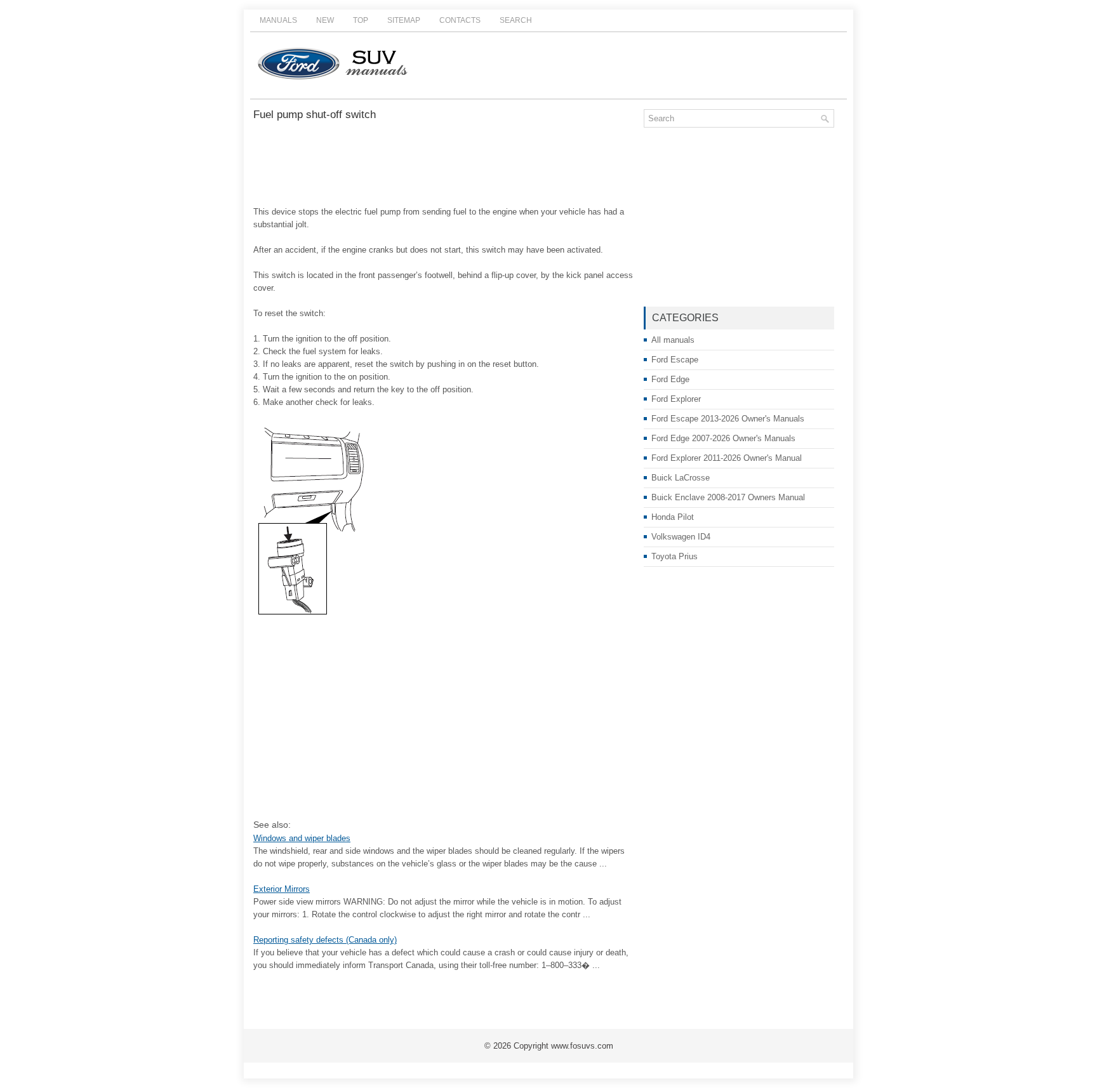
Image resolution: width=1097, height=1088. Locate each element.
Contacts (460, 20)
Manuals (278, 20)
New (325, 20)
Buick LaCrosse (680, 477)
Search (516, 20)
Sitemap (403, 20)
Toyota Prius (674, 556)
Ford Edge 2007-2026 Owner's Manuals (723, 438)
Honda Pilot (672, 517)
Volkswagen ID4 (680, 536)
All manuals (673, 340)
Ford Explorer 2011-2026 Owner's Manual (726, 458)
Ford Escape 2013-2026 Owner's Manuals (727, 418)
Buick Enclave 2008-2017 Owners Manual (728, 497)
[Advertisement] (443, 164)
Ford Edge (670, 379)
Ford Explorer (676, 399)
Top (360, 20)
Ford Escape (674, 359)
